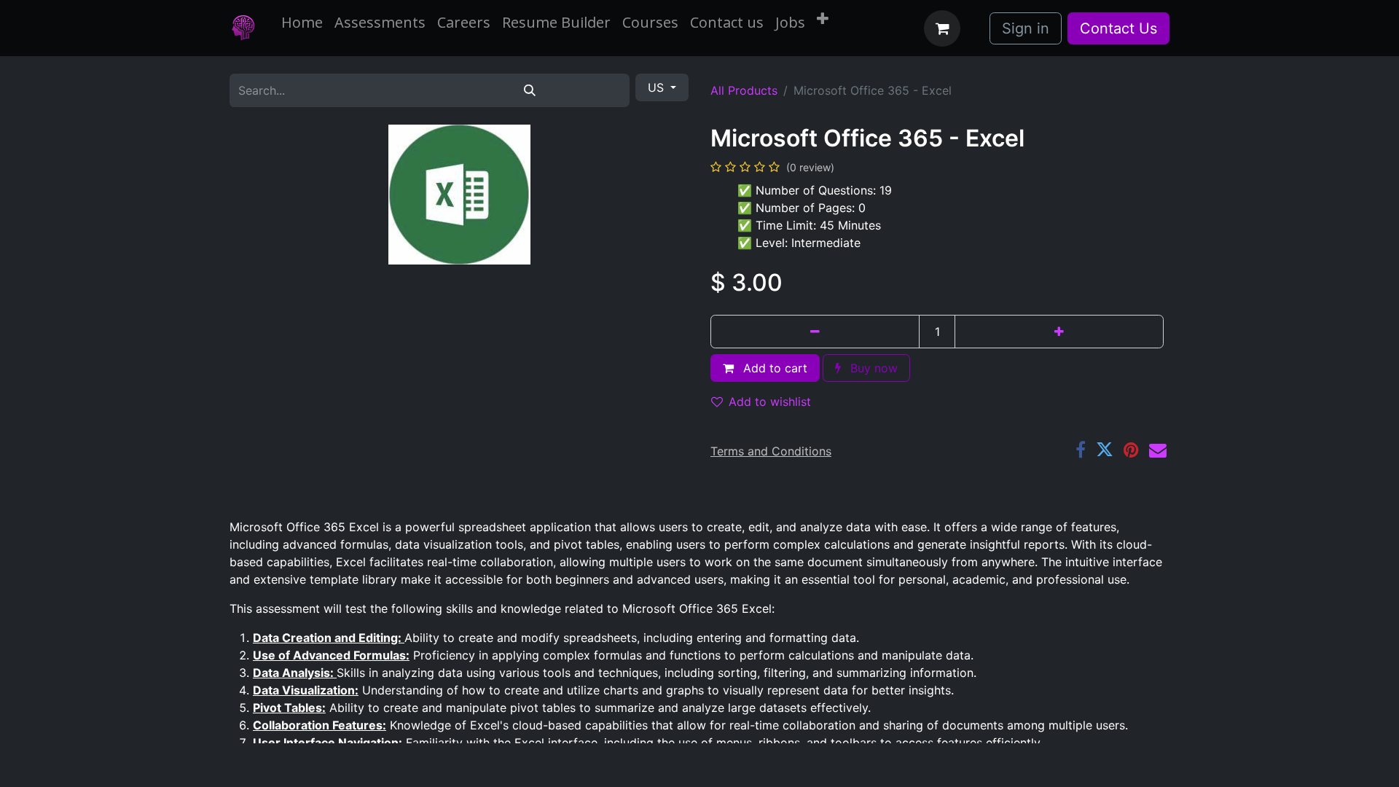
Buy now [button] (872, 368)
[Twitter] (1104, 449)
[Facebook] (1080, 449)
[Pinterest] (1131, 449)
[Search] (529, 90)
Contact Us (1118, 28)
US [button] (657, 87)
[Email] (1158, 449)
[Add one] (1059, 331)
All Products (743, 90)
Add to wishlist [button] (770, 401)
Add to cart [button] (773, 368)
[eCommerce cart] (942, 28)
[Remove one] (815, 331)
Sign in (1025, 28)
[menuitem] (302, 22)
